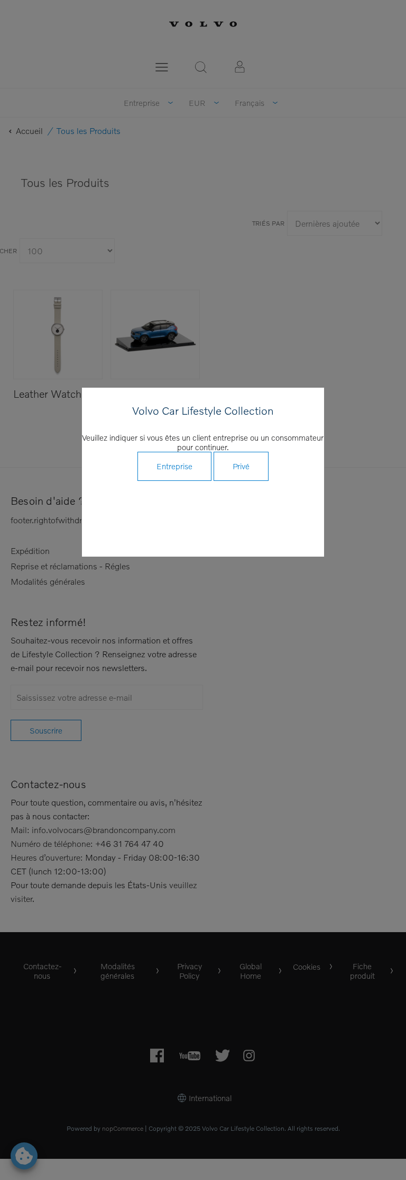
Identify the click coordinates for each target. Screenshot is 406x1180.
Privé (241, 466)
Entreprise (174, 466)
